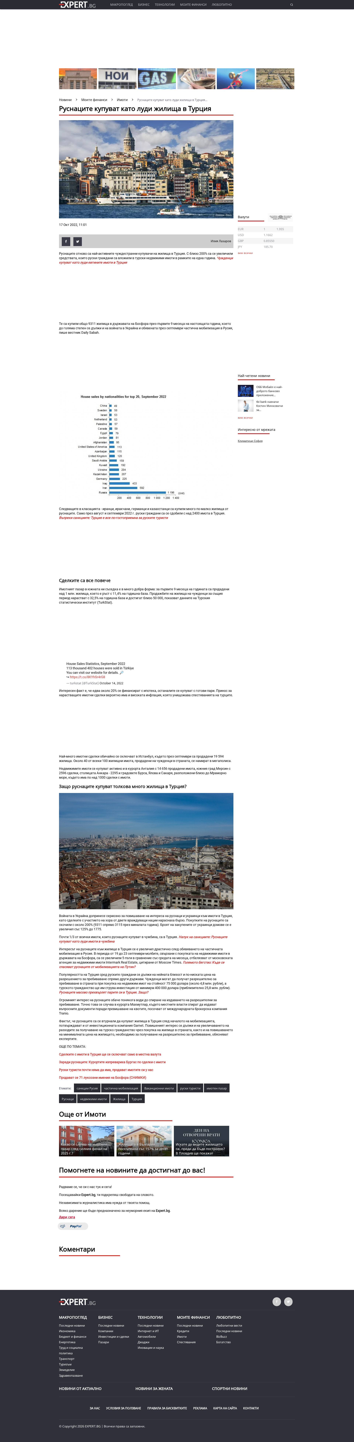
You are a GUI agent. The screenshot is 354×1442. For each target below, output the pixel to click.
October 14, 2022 (111, 683)
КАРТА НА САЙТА (225, 1408)
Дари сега (67, 1217)
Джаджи (143, 1342)
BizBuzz (221, 1337)
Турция (137, 1099)
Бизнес (144, 5)
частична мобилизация (121, 1088)
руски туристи (190, 1088)
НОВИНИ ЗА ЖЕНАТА (154, 1388)
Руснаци (68, 1099)
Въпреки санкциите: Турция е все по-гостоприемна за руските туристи (113, 518)
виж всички (245, 417)
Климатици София (250, 441)
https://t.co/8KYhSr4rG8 (87, 677)
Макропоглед (121, 5)
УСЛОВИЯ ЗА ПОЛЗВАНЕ (123, 1408)
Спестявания (186, 1342)
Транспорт (66, 1359)
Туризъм (65, 1364)
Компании (105, 1331)
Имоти (182, 1337)
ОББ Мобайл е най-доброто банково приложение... (269, 391)
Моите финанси (193, 5)
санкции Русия (87, 1088)
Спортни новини (229, 1388)
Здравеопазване (71, 1376)
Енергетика (67, 1342)
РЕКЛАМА (200, 1408)
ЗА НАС (95, 1408)
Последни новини (72, 1325)
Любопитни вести (229, 1325)
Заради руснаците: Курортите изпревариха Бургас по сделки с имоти (112, 1062)
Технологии (165, 5)
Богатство (223, 1342)
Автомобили (147, 1337)
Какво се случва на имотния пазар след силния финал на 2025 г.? (84, 1148)
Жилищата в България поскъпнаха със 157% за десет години (143, 1148)
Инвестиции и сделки (113, 1337)
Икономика (67, 1331)
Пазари (103, 1342)
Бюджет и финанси (72, 1337)
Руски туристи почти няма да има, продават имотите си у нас (106, 1070)
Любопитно (222, 5)
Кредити (183, 1331)
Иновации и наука (151, 1348)
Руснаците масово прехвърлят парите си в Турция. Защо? (103, 992)
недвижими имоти (93, 1099)
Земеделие (67, 1370)
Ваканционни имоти (159, 1088)
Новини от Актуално (80, 1388)
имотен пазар (217, 1088)
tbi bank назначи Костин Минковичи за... (269, 406)
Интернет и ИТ (148, 1331)
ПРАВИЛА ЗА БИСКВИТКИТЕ (167, 1408)
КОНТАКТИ (251, 1408)
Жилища (119, 1099)
